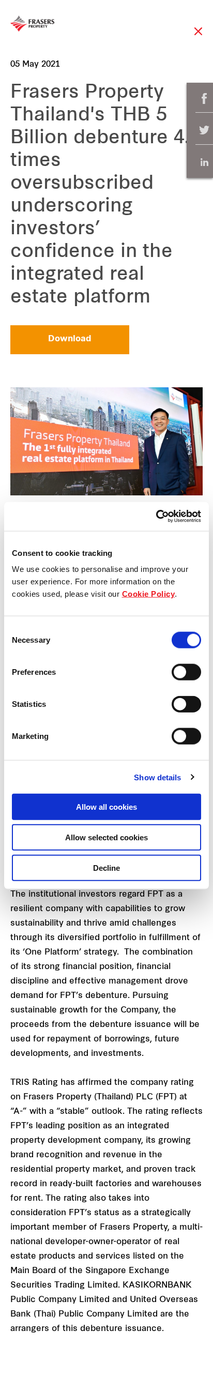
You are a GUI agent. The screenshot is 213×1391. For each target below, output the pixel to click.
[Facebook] (204, 98)
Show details (157, 777)
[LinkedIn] (204, 162)
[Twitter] (204, 130)
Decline (106, 867)
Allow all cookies (106, 807)
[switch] (186, 672)
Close (198, 36)
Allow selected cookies (106, 837)
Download (70, 339)
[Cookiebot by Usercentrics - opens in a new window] (156, 516)
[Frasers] (32, 24)
